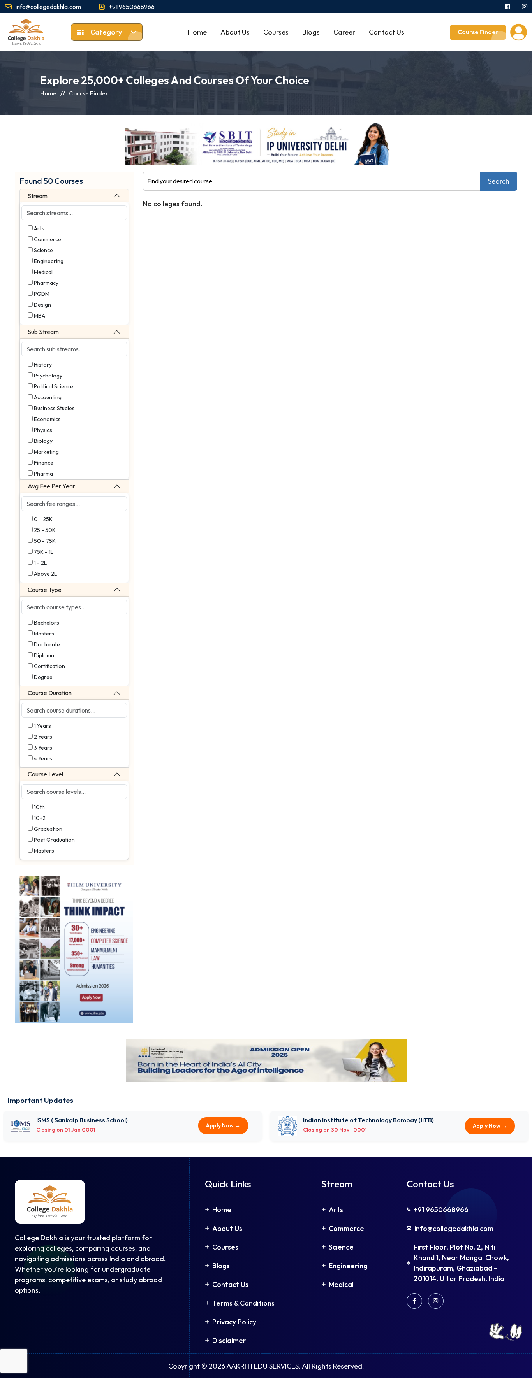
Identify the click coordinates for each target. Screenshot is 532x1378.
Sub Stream (43, 331)
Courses (276, 32)
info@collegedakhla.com (48, 7)
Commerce (346, 1228)
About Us (235, 32)
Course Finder (478, 32)
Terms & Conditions (243, 1302)
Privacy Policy (234, 1321)
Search (498, 181)
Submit (466, 1361)
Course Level (45, 774)
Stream (38, 196)
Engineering (348, 1265)
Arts (336, 1209)
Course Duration (50, 693)
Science (341, 1246)
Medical (341, 1284)
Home (197, 32)
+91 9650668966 (132, 7)
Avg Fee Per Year (51, 486)
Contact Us (386, 32)
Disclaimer (229, 1340)
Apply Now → (220, 1129)
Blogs (311, 32)
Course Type (45, 589)
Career (344, 32)
